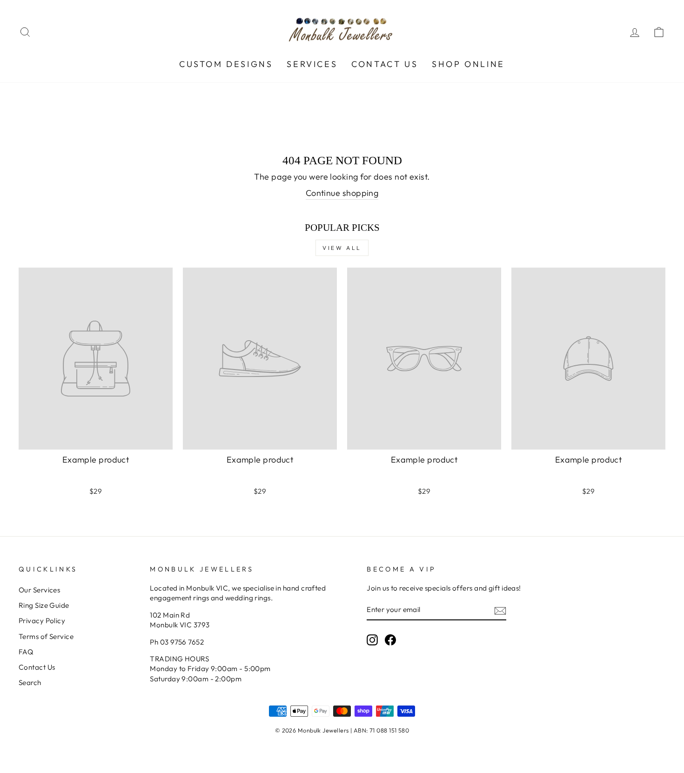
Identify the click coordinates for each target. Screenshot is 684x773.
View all (342, 247)
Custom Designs (226, 64)
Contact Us (384, 64)
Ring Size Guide (44, 605)
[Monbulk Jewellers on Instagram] (372, 639)
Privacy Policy (42, 620)
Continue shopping (342, 193)
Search (30, 682)
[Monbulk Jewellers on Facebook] (390, 639)
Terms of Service (46, 636)
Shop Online (468, 64)
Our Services (39, 589)
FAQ (26, 651)
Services (312, 64)
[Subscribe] (500, 610)
